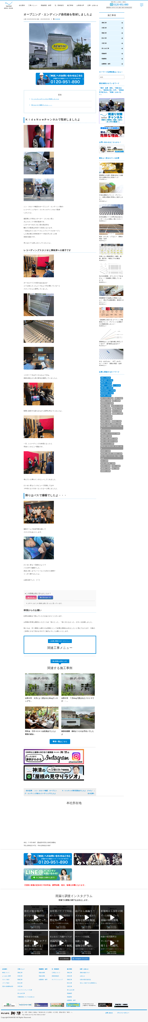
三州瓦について (56, 972)
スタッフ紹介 (5, 979)
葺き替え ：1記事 (105, 466)
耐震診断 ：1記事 (105, 451)
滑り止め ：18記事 (106, 413)
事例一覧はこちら (60, 741)
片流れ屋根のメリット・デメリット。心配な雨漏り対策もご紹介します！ (111, 197)
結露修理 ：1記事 (105, 471)
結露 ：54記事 (116, 400)
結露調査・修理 (106, 64)
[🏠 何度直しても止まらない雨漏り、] (36, 943)
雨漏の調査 (42, 976)
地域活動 (57, 19)
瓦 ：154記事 (116, 385)
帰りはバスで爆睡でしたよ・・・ (41, 105)
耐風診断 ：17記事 (117, 413)
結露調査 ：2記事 (105, 431)
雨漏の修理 (42, 972)
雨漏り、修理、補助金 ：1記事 (109, 438)
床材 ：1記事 (115, 468)
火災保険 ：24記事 (106, 410)
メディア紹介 (5, 983)
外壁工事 (104, 28)
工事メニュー (32, 5)
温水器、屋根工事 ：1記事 (108, 463)
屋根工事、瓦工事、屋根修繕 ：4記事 (111, 423)
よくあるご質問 (6, 976)
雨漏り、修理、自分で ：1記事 (109, 441)
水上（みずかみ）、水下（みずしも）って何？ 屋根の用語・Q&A (111, 362)
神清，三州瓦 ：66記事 (107, 398)
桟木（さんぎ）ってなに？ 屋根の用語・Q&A (111, 237)
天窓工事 (104, 43)
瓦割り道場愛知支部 (7, 986)
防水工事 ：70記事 (106, 395)
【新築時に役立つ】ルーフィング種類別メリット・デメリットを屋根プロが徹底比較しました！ (111, 322)
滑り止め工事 (105, 48)
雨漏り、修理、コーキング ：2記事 (110, 433)
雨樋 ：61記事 (119, 398)
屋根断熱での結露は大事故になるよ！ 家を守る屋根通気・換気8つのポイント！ (111, 300)
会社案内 (22, 5)
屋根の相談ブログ (85, 972)
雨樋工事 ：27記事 (117, 408)
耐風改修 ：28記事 (106, 408)
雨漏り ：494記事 (105, 377)
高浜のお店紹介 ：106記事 (108, 390)
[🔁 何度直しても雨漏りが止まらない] (112, 943)
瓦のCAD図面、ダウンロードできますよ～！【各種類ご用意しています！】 (111, 278)
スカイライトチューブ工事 (25, 990)
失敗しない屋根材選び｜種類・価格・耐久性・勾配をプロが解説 (110, 257)
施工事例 (70, 5)
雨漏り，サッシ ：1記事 (107, 443)
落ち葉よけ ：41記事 (117, 405)
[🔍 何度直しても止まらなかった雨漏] (36, 917)
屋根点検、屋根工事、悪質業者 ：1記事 (111, 453)
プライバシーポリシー (123, 1013)
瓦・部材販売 (59, 5)
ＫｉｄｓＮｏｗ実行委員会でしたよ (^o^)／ (77, 790)
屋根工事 (104, 22)
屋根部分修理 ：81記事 (107, 393)
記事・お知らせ (93, 5)
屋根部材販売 (55, 976)
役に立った (31, 597)
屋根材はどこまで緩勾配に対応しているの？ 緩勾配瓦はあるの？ (111, 343)
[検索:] (111, 77)
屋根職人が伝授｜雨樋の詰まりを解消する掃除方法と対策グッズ (111, 176)
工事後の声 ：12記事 (106, 416)
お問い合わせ (109, 1013)
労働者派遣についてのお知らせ (26, 997)
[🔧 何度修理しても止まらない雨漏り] (61, 943)
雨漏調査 (104, 58)
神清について (5, 972)
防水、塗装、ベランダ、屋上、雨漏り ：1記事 (111, 457)
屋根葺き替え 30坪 (110, 90)
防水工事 (104, 38)
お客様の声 (80, 5)
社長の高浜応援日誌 (85, 979)
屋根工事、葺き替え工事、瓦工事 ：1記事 (111, 447)
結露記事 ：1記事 (105, 468)
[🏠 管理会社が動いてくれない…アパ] (87, 943)
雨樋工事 (104, 33)
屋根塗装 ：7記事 (116, 421)
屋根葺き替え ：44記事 (107, 403)
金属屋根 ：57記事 (106, 400)
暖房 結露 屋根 (107, 88)
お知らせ (82, 976)
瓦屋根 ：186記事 (106, 385)
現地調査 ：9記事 (105, 421)
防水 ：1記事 (104, 460)
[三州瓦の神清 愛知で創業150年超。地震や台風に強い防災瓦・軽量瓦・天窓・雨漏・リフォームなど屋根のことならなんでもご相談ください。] (11, 1014)
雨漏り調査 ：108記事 (107, 387)
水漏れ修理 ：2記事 (106, 436)
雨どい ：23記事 (116, 410)
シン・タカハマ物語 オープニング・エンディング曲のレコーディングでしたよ (41, 792)
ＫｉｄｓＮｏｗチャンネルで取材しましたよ (45, 99)
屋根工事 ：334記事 (106, 382)
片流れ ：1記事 (116, 466)
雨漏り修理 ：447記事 (107, 380)
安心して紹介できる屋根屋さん (88, 983)
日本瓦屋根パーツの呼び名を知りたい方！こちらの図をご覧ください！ (111, 218)
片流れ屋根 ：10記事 (106, 418)
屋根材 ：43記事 (105, 405)
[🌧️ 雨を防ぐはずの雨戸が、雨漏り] (87, 917)
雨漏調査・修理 (46, 5)
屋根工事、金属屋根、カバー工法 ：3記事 (111, 427)
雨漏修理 (104, 53)
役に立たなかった (45, 597)
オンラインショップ (57, 979)
